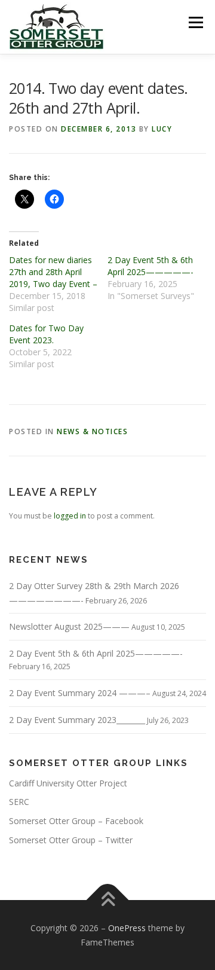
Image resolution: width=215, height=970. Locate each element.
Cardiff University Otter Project (68, 783)
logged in (70, 516)
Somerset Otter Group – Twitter (71, 840)
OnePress (127, 928)
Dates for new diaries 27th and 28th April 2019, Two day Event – (53, 271)
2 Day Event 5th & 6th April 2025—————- (151, 265)
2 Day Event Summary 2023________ (77, 719)
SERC (19, 801)
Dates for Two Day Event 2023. (46, 334)
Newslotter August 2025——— (69, 626)
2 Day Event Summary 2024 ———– (79, 692)
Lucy (162, 129)
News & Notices (92, 431)
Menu (195, 22)
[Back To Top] (108, 900)
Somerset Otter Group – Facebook (76, 820)
